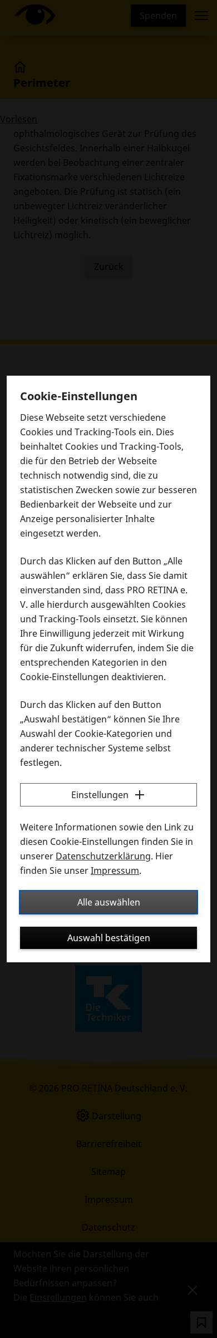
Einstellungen (100, 795)
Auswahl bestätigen (108, 938)
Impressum (115, 870)
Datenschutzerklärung (103, 856)
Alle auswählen (108, 902)
